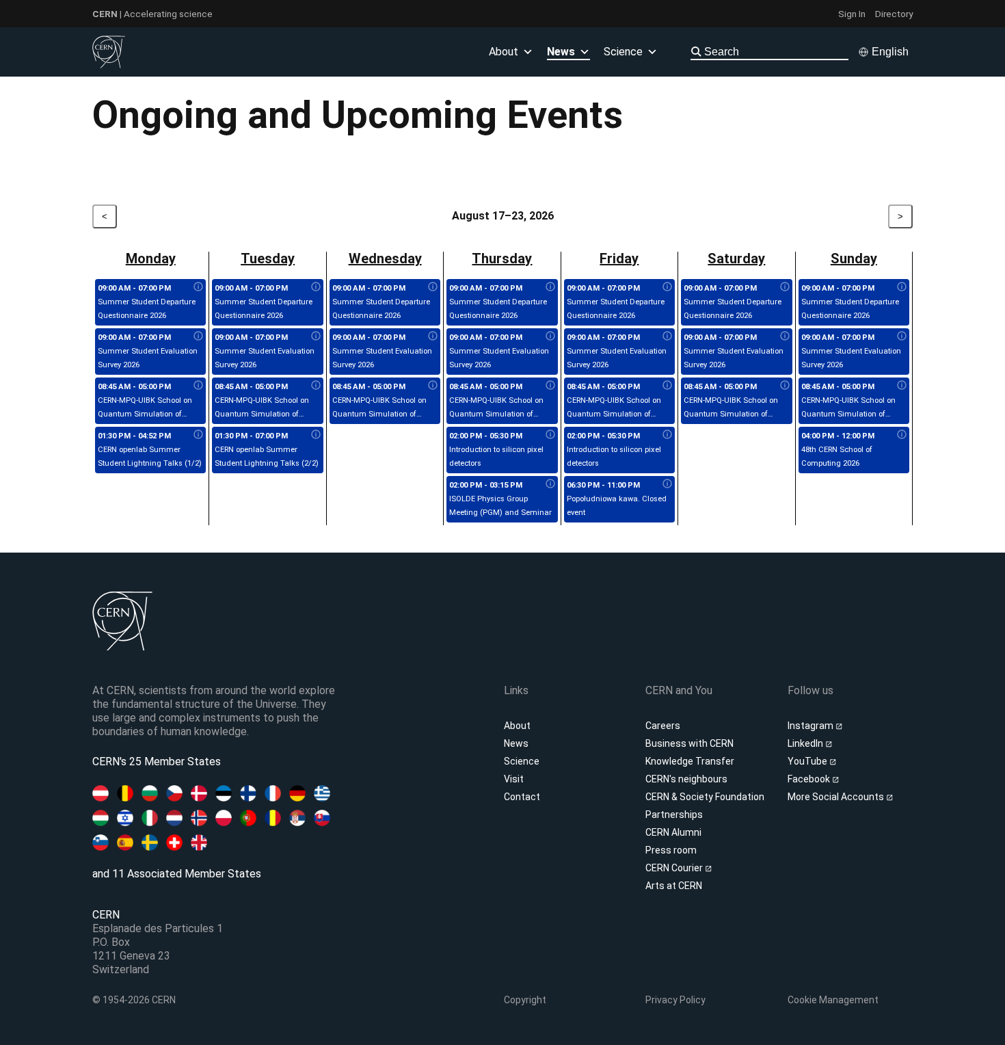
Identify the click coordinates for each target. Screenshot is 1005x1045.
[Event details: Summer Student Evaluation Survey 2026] (198, 336)
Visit (514, 778)
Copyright (525, 999)
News (516, 743)
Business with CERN (689, 743)
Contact (522, 796)
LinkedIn (806, 743)
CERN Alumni (673, 832)
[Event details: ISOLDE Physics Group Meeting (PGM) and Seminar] (550, 484)
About (517, 725)
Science (623, 51)
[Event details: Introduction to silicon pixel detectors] (550, 435)
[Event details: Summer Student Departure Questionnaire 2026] (198, 287)
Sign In (852, 13)
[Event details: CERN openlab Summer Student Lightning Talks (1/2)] (198, 435)
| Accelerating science (152, 13)
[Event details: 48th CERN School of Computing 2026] (902, 435)
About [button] (503, 51)
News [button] (561, 51)
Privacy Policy (675, 999)
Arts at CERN (673, 885)
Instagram (811, 725)
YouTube (808, 761)
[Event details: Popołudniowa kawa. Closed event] (667, 484)
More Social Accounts (837, 796)
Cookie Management (833, 999)
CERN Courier (675, 867)
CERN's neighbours (686, 778)
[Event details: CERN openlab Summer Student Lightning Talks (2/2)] (316, 435)
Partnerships (674, 814)
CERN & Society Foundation (704, 796)
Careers (662, 725)
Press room (671, 850)
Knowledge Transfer (689, 761)
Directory (894, 13)
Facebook (810, 778)
